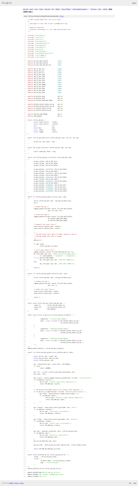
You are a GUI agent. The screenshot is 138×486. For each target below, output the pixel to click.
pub (31, 9)
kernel (25, 9)
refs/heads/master (79, 9)
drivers (94, 9)
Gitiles (11, 483)
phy (99, 9)
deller (57, 9)
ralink (105, 9)
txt (130, 483)
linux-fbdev (66, 9)
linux (41, 9)
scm (36, 9)
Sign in (134, 3)
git (53, 9)
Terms (22, 483)
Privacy (16, 483)
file (61, 16)
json (134, 483)
